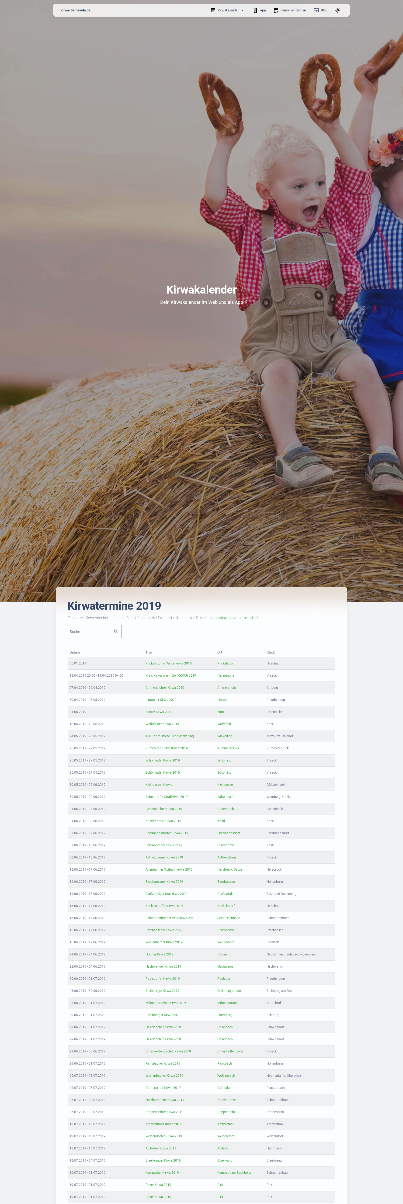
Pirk (220, 1185)
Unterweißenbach (230, 1051)
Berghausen (226, 881)
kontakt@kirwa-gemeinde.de (236, 618)
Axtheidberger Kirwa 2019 (164, 857)
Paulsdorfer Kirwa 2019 (163, 978)
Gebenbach (225, 809)
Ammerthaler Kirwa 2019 (164, 1124)
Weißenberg (225, 942)
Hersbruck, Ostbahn (231, 869)
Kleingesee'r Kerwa (159, 784)
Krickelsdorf (226, 663)
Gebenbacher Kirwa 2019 (164, 809)
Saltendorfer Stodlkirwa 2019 (167, 797)
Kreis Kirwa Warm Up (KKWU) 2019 (171, 675)
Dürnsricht (225, 1088)
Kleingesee (225, 784)
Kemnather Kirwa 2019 (162, 1172)
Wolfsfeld (224, 724)
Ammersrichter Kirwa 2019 (165, 687)
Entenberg (224, 1015)
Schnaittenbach (228, 918)
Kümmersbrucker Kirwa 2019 (167, 748)
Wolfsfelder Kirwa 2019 (162, 724)
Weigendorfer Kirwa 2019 (164, 1136)
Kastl (221, 821)
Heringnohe (225, 675)
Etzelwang (225, 1160)
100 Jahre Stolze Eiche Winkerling (170, 736)
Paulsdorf (224, 978)
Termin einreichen (293, 10)
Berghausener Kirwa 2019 (164, 881)
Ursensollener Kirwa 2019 (164, 930)
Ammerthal (225, 1124)
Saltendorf (225, 797)
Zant (220, 712)
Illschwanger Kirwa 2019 (163, 966)
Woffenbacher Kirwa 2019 (164, 1075)
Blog (324, 10)
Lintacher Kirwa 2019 (161, 700)
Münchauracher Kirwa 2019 (166, 1003)
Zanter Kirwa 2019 (159, 712)
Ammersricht (226, 687)
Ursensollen (225, 930)
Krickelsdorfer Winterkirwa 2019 (169, 663)
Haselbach (225, 1027)
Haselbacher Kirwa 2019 (163, 1027)
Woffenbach (226, 1075)
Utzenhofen (225, 845)
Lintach (222, 700)
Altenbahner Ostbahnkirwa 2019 (169, 869)
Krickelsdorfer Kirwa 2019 (164, 906)
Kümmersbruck (228, 748)
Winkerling (224, 736)
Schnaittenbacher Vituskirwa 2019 (170, 918)
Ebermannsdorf (228, 833)
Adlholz (222, 1148)
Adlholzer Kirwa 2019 (161, 1148)
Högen (222, 954)
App (263, 10)
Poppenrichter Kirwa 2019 (164, 1112)
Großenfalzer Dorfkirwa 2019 (167, 894)
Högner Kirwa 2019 (160, 954)
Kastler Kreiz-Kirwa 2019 (163, 821)
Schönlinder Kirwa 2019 (163, 760)
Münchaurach (227, 1003)
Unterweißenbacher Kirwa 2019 (168, 1051)
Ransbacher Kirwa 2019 (163, 1063)
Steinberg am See (229, 991)
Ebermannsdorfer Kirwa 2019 (167, 833)
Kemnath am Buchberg (234, 1172)
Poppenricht (226, 1112)
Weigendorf (225, 1136)
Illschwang (225, 966)
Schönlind (224, 760)
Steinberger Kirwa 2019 (162, 991)
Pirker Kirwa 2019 (158, 1185)
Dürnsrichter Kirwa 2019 (163, 1088)
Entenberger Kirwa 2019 (163, 1015)
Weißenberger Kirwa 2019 (164, 942)
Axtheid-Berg (226, 857)
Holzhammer (226, 1100)
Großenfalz (225, 894)
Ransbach (224, 1063)
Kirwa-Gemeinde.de (75, 10)
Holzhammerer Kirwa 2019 (165, 1100)
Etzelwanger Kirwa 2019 (163, 1160)
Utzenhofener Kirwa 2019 (164, 845)
